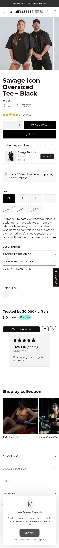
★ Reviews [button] (56, 277)
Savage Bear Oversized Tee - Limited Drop (28, 152)
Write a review (21, 329)
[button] (11, 114)
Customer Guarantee (18, 261)
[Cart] (55, 11)
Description (11, 246)
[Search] (10, 11)
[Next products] (52, 145)
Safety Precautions (17, 268)
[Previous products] (45, 145)
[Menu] (4, 12)
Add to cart (42, 124)
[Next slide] (52, 418)
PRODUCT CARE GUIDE (17, 254)
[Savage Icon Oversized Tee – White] (6, 294)
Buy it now (29, 134)
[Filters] (45, 329)
